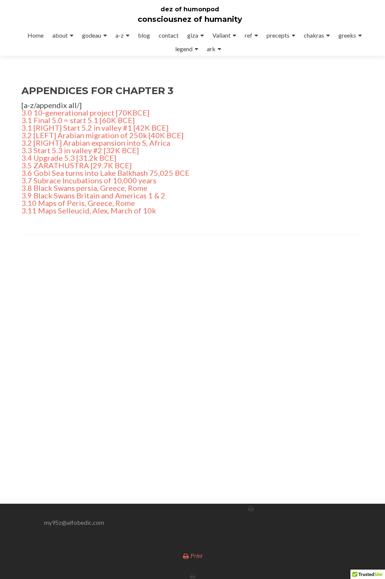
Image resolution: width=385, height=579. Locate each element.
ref (248, 35)
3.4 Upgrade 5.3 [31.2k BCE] (68, 157)
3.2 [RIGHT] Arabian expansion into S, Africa (95, 142)
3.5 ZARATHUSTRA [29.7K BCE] (76, 165)
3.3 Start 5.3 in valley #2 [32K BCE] (80, 150)
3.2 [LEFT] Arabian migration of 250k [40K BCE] (102, 135)
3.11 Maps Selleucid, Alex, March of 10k (88, 210)
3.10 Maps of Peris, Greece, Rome (78, 202)
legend (183, 48)
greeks (347, 35)
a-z (119, 35)
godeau (91, 35)
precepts (278, 35)
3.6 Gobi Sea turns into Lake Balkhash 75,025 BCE (105, 172)
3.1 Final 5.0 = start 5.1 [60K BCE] (78, 120)
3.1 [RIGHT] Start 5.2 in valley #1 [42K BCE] (94, 127)
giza (192, 35)
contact (169, 35)
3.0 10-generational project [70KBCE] (85, 112)
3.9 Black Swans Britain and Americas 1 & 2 (93, 195)
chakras (314, 35)
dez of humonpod (190, 9)
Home (35, 35)
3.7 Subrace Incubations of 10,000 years (88, 180)
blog (144, 35)
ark (211, 48)
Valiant (221, 35)
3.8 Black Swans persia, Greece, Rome (84, 187)
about (60, 35)
